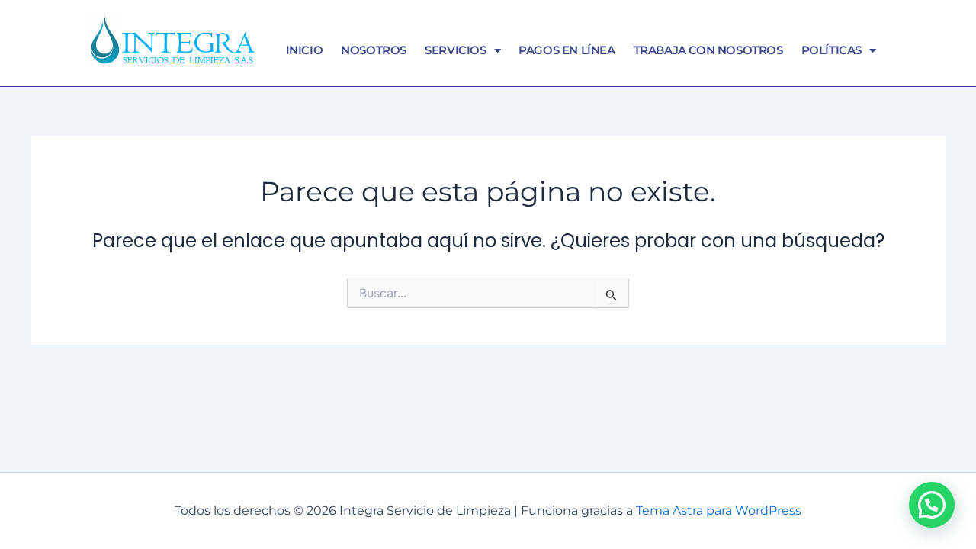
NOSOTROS (373, 50)
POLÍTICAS (831, 50)
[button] (932, 505)
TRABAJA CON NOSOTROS (708, 50)
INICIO (304, 50)
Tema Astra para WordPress (718, 510)
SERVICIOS (455, 50)
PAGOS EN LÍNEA (566, 50)
